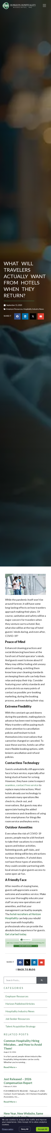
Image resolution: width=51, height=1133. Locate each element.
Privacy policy (7, 1129)
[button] (44, 6)
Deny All (24, 1129)
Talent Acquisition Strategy (20, 1026)
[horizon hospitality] (25, 943)
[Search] (41, 980)
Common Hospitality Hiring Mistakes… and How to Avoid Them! (23, 1044)
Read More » (10, 1067)
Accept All (42, 1129)
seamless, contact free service (22, 785)
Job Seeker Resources (17, 1018)
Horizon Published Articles (20, 1003)
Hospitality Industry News (33, 309)
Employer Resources (14, 309)
